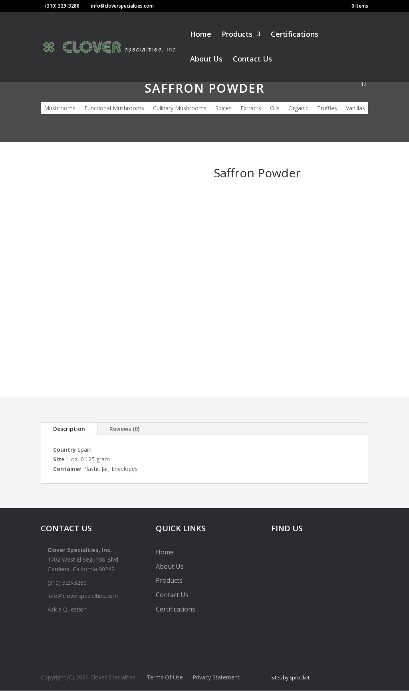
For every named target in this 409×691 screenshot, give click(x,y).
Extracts (250, 108)
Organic (298, 108)
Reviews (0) (124, 429)
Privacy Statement (216, 677)
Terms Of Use (165, 677)
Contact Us (252, 60)
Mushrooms (59, 108)
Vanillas (355, 108)
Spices (223, 108)
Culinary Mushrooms (179, 108)
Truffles (327, 108)
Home (200, 35)
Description (69, 429)
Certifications (294, 35)
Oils (275, 108)
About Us (206, 60)
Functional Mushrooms (114, 108)
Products (237, 35)
